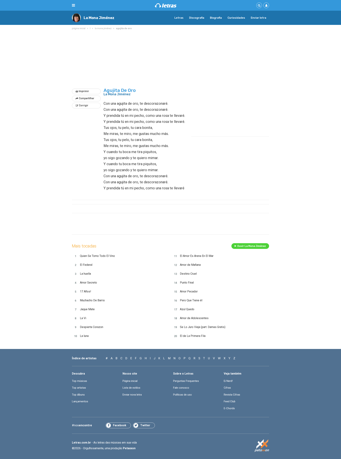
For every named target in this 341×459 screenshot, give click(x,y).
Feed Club (229, 401)
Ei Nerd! (228, 381)
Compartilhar (86, 98)
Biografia (216, 17)
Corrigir (83, 105)
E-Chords (229, 408)
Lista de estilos (131, 387)
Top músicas (79, 381)
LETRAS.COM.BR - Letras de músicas (166, 5)
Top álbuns (78, 394)
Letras (178, 17)
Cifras (227, 387)
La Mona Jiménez (99, 18)
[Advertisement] (170, 59)
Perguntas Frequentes (186, 381)
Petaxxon (129, 448)
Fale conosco (181, 387)
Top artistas (79, 387)
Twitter (145, 425)
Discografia (196, 17)
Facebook (119, 425)
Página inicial (130, 381)
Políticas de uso (182, 394)
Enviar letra (258, 17)
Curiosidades (236, 17)
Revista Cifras (232, 394)
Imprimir (84, 91)
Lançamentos (80, 401)
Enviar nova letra (132, 394)
